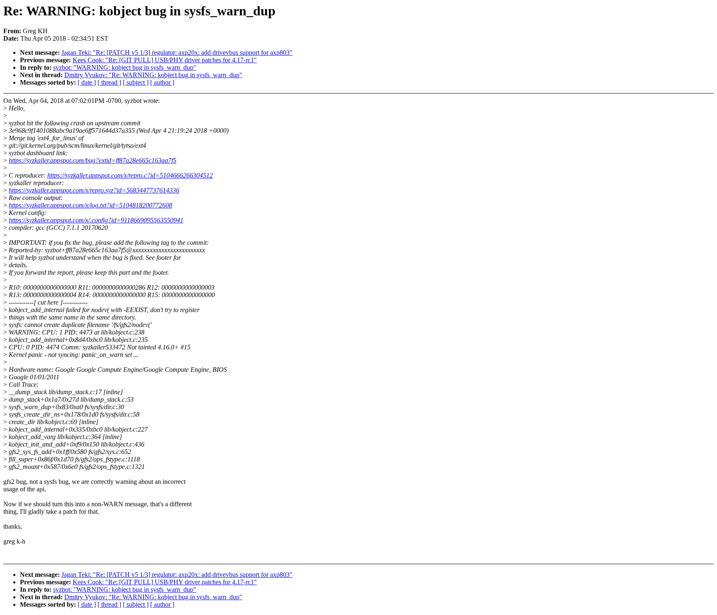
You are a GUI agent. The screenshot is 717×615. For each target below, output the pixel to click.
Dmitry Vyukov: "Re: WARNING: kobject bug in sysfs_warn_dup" (153, 74)
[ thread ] (109, 82)
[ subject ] (136, 82)
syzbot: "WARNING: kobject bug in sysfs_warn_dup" (124, 67)
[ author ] (162, 82)
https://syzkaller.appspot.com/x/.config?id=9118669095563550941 (96, 220)
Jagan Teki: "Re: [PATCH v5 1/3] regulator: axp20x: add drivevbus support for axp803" (177, 52)
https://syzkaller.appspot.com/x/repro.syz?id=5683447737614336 (94, 190)
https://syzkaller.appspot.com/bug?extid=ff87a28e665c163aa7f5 (92, 160)
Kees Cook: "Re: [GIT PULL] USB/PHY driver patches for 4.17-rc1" (165, 59)
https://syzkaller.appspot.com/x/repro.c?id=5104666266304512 (130, 175)
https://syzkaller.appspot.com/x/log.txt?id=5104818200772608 (90, 205)
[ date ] (87, 82)
